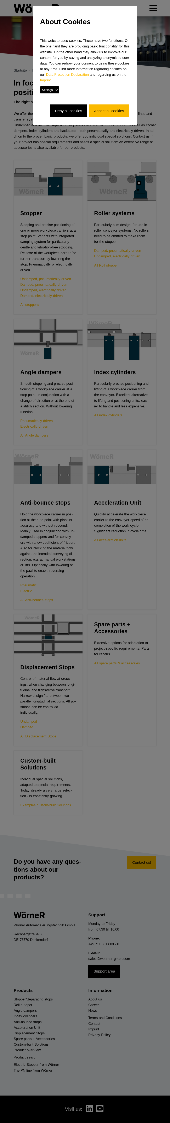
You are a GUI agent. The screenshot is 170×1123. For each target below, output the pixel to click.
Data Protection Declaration (67, 75)
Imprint (45, 80)
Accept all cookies (109, 111)
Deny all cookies (68, 111)
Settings (47, 90)
